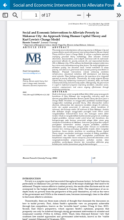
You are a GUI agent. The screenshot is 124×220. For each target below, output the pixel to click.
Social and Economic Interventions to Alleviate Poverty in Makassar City (68, 5)
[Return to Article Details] (5, 5)
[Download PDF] (119, 5)
